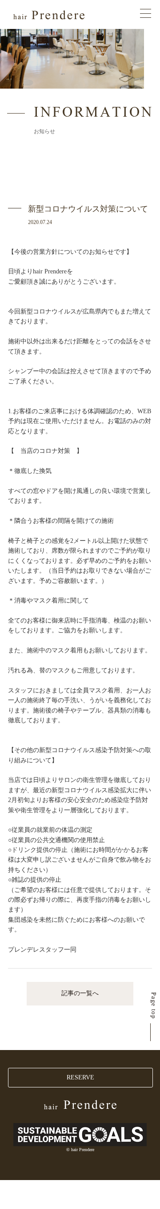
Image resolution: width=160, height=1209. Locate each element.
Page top (153, 1005)
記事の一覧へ (80, 993)
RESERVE (80, 1077)
